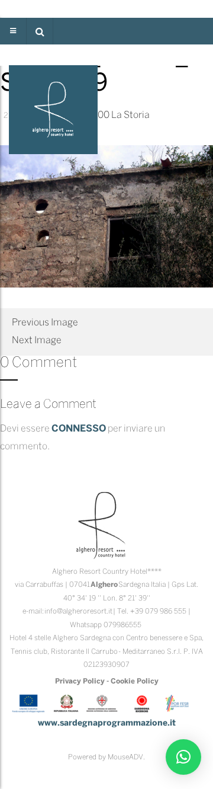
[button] (40, 31)
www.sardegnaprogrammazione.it (107, 723)
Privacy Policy (80, 681)
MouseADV (125, 757)
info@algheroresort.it (78, 611)
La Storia (130, 115)
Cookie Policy (135, 681)
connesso (78, 428)
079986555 (122, 625)
